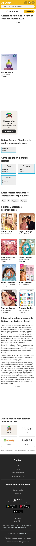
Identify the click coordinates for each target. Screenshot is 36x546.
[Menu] (33, 2)
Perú (8, 527)
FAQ (18, 466)
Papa (3, 201)
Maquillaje (15, 201)
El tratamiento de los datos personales (18, 542)
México (4, 527)
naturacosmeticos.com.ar (8, 361)
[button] (29, 2)
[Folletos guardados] (25, 2)
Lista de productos (18, 476)
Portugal (14, 527)
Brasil (12, 525)
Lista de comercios (18, 473)
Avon (28, 379)
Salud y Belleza (14, 379)
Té (8, 201)
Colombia (22, 525)
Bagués (9, 381)
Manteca (23, 201)
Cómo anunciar (18, 490)
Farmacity (4, 381)
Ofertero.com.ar (23, 533)
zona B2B (18, 494)
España (28, 525)
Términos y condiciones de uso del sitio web (18, 538)
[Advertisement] (18, 36)
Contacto (18, 469)
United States (22, 527)
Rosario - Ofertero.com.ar (8, 331)
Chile (16, 525)
